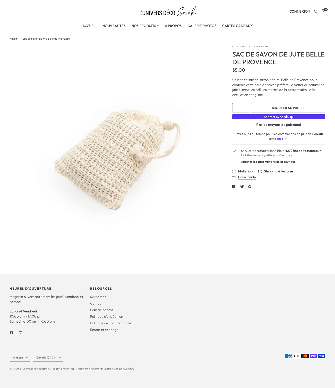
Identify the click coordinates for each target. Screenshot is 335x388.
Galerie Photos (201, 25)
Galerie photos (101, 310)
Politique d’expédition (106, 316)
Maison (14, 38)
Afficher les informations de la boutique (268, 162)
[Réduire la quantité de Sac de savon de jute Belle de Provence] (235, 107)
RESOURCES (101, 288)
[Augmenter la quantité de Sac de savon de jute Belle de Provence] (246, 107)
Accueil (89, 25)
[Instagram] (23, 333)
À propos (173, 25)
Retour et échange (104, 329)
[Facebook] (14, 333)
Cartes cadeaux (237, 25)
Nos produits (143, 25)
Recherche (98, 297)
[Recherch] (316, 11)
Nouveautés (114, 25)
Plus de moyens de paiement (278, 125)
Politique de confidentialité (110, 323)
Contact (96, 303)
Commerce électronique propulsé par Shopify (104, 369)
